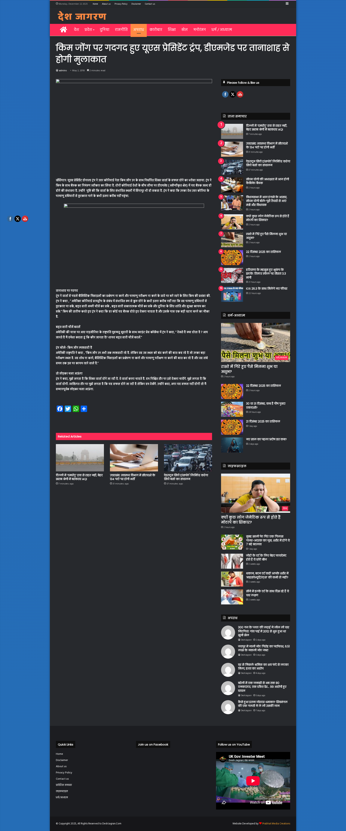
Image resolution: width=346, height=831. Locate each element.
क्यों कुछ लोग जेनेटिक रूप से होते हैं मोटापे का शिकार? (267, 218)
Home (95, 4)
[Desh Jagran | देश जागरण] (82, 16)
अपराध (138, 30)
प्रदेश (88, 30)
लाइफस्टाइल (62, 791)
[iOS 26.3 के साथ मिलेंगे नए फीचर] (232, 294)
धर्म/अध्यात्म (62, 797)
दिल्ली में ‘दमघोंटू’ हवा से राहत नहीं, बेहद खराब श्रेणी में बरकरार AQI (79, 477)
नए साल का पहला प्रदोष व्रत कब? (266, 439)
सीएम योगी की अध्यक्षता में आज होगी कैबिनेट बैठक (267, 181)
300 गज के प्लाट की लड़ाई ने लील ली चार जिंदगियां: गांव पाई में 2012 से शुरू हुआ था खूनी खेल (263, 631)
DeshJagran (246, 640)
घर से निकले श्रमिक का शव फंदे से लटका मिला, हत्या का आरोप (263, 667)
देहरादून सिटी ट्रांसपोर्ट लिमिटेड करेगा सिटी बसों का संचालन (186, 477)
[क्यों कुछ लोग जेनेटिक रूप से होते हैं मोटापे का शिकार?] (232, 221)
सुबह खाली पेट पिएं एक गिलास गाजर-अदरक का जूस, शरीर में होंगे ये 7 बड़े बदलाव (268, 540)
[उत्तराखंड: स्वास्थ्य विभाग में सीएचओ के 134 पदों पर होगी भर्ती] (134, 457)
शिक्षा (172, 30)
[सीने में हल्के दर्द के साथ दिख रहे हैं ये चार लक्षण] (232, 596)
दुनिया (104, 30)
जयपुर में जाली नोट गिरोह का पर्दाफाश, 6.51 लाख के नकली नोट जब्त (264, 648)
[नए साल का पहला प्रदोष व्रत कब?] (232, 445)
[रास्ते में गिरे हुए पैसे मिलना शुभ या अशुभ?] (232, 239)
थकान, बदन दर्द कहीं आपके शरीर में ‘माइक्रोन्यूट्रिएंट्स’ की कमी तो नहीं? (267, 575)
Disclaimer (136, 4)
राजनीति (121, 30)
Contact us (150, 4)
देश (76, 30)
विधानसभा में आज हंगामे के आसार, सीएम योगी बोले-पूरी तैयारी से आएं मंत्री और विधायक (266, 201)
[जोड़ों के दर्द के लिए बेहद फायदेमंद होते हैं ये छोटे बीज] (232, 561)
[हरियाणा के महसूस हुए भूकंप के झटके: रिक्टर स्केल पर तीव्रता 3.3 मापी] (232, 275)
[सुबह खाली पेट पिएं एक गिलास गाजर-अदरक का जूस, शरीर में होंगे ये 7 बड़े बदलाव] (232, 542)
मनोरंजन (199, 30)
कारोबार (156, 30)
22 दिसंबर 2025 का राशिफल (263, 252)
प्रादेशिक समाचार (64, 785)
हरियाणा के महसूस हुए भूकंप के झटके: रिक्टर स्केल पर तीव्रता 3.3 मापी (266, 274)
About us (106, 4)
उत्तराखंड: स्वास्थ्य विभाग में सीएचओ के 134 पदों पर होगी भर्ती (132, 477)
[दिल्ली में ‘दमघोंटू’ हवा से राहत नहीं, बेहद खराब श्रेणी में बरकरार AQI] (80, 457)
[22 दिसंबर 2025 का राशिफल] (232, 257)
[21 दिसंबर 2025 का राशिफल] (232, 427)
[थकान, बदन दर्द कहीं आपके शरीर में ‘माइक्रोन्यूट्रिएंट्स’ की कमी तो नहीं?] (232, 579)
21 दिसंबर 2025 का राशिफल (263, 421)
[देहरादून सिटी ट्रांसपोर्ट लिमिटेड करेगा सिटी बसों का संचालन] (188, 457)
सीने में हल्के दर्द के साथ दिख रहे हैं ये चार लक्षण (267, 593)
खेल (184, 30)
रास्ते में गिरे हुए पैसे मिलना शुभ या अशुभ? (266, 236)
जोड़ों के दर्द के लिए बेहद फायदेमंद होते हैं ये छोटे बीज (266, 557)
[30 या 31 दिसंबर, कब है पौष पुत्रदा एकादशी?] (232, 409)
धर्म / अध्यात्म (221, 30)
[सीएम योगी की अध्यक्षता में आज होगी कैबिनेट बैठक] (232, 184)
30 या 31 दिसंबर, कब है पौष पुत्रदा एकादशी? (265, 406)
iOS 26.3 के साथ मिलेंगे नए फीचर (266, 289)
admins (63, 71)
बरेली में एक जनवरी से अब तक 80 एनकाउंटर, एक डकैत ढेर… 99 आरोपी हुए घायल (262, 687)
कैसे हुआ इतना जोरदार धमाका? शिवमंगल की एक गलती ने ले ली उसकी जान (263, 704)
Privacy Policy (121, 4)
